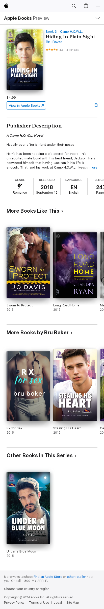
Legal (58, 602)
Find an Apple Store (48, 577)
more (94, 167)
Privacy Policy (14, 602)
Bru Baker (54, 42)
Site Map (72, 602)
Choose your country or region (26, 589)
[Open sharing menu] (96, 105)
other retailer (76, 577)
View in (24, 105)
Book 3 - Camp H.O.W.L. (64, 31)
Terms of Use (39, 602)
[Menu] (98, 6)
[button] (74, 6)
